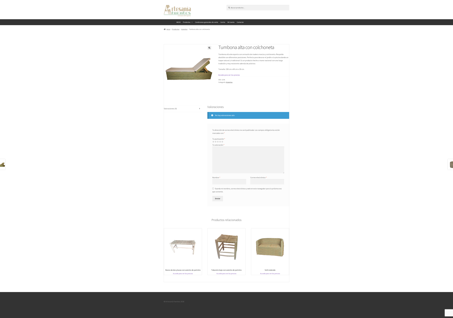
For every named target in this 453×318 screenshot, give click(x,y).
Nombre (216, 177)
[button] (209, 48)
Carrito (222, 22)
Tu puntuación (218, 139)
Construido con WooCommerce (176, 304)
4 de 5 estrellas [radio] (220, 142)
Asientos (184, 29)
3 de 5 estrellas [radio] (218, 142)
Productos (186, 22)
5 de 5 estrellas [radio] (222, 142)
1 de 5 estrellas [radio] (213, 142)
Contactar (240, 22)
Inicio (168, 29)
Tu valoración (218, 145)
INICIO (178, 22)
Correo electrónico (258, 177)
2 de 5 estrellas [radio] (215, 142)
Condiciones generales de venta (206, 22)
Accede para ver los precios (229, 75)
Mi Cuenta (231, 22)
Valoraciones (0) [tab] (170, 108)
